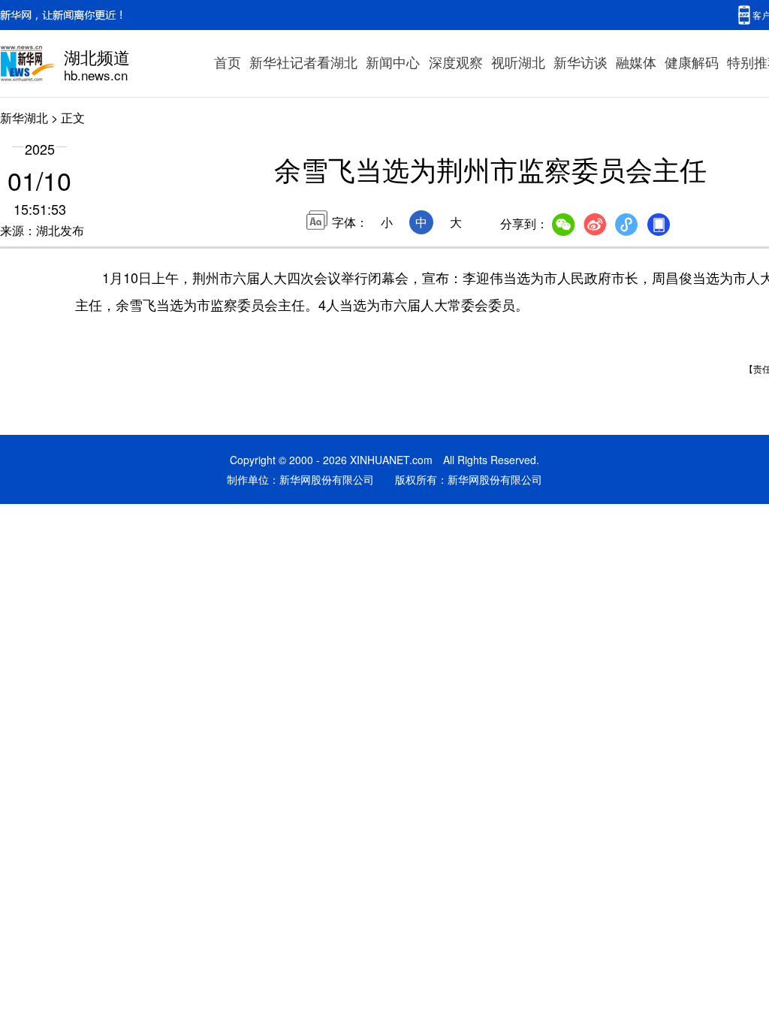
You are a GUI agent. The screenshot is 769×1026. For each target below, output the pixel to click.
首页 (227, 61)
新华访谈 (580, 61)
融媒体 (636, 61)
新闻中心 (393, 61)
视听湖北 (518, 61)
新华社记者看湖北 (303, 61)
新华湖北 (24, 117)
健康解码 (692, 61)
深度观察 (456, 61)
